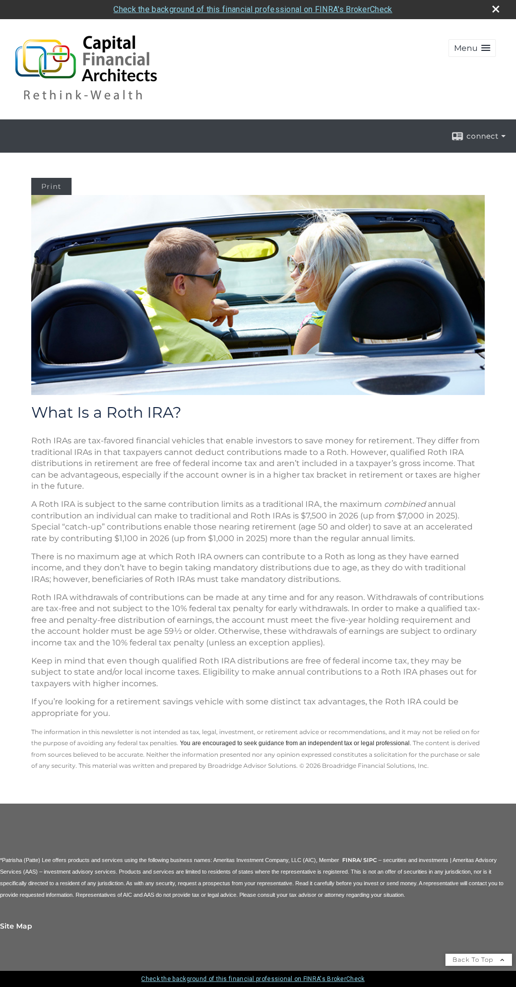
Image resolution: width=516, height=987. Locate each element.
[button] (472, 48)
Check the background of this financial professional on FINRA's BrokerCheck (252, 9)
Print (51, 186)
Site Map (16, 926)
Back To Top (474, 959)
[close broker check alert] (496, 9)
